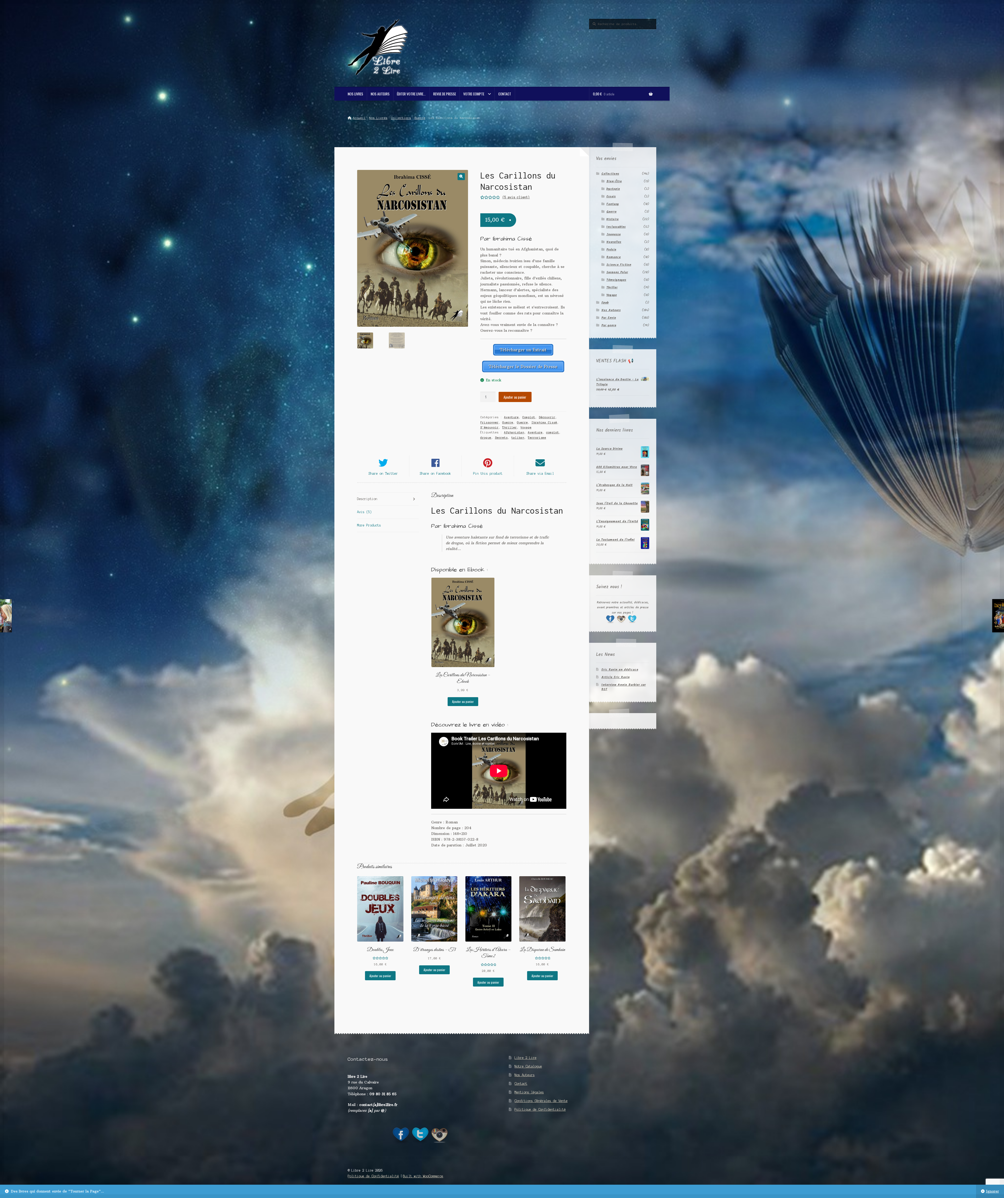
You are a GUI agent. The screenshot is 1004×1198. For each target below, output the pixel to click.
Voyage (526, 427)
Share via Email (540, 473)
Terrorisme (537, 437)
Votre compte (473, 93)
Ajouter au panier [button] (463, 701)
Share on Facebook (435, 473)
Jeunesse (613, 234)
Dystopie (613, 188)
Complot (528, 417)
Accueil (359, 117)
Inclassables (616, 226)
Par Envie (608, 317)
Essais (611, 196)
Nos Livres (355, 93)
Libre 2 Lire (526, 1057)
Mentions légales (529, 1092)
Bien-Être (614, 181)
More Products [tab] (369, 525)
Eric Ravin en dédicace (619, 669)
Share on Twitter (383, 473)
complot (552, 432)
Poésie (611, 249)
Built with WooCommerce (423, 1176)
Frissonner (489, 422)
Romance (613, 257)
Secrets (501, 437)
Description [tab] (367, 499)
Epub (605, 302)
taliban (517, 437)
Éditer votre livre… (411, 93)
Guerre (419, 117)
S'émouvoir (489, 427)
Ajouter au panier (515, 397)
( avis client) (516, 197)
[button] (461, 176)
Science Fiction (618, 264)
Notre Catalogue (528, 1066)
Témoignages (616, 279)
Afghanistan (514, 432)
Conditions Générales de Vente (541, 1101)
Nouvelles (613, 241)
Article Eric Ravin (615, 677)
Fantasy (612, 204)
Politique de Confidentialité (540, 1109)
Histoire (612, 219)
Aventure (511, 417)
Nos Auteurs (380, 93)
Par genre (608, 325)
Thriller (509, 427)
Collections (401, 117)
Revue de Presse (444, 93)
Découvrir (547, 417)
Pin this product (488, 473)
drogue (485, 437)
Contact (504, 93)
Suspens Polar (617, 272)
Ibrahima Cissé (544, 422)
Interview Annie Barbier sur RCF (623, 687)
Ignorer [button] (992, 1191)
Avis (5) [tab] (364, 512)
